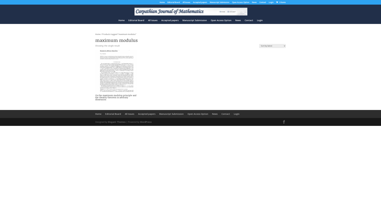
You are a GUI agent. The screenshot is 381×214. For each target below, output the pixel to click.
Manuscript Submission (219, 2)
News (254, 2)
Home (162, 2)
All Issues (186, 2)
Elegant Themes (117, 122)
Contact (262, 2)
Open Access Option (240, 2)
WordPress (146, 122)
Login (271, 2)
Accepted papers (200, 2)
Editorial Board (173, 2)
